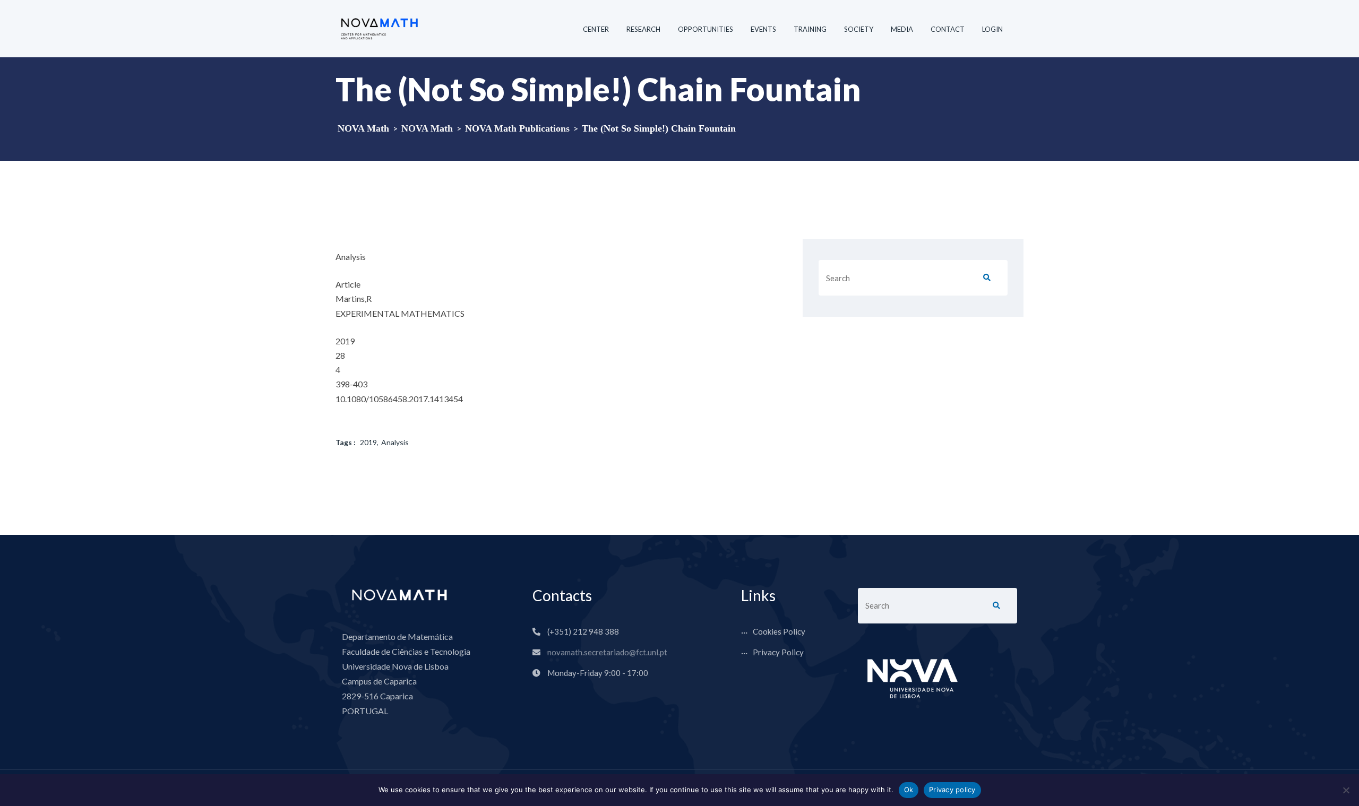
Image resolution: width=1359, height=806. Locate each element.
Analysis (395, 442)
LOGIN (992, 29)
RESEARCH (643, 29)
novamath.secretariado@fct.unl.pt (607, 652)
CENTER (596, 29)
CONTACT (948, 29)
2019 (368, 442)
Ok (909, 789)
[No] (1345, 790)
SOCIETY (858, 29)
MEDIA (902, 29)
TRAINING (810, 29)
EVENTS (763, 29)
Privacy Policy (778, 652)
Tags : (346, 442)
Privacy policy (952, 789)
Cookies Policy (779, 631)
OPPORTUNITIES (705, 29)
